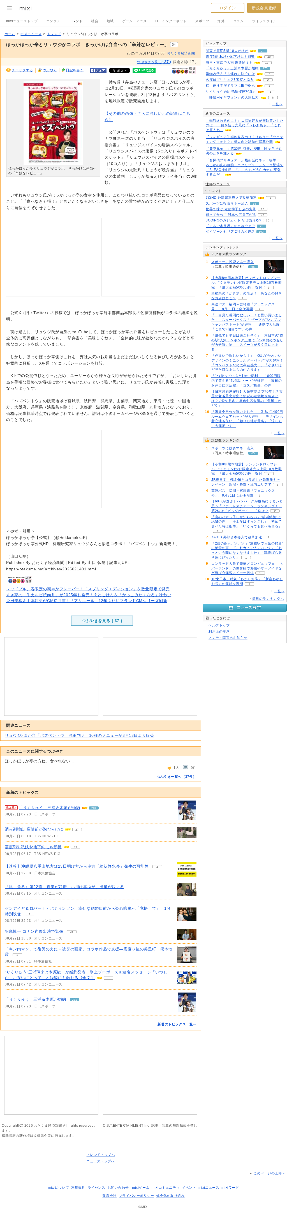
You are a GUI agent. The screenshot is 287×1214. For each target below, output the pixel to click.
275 (265, 68)
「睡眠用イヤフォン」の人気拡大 (232, 97)
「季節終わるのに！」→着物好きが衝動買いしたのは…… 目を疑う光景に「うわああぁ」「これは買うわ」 (244, 125)
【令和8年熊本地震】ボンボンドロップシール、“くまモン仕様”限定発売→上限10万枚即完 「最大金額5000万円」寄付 (246, 282)
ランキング (214, 247)
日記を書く (75, 70)
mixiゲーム (140, 1188)
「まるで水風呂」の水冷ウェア (230, 226)
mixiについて (58, 1188)
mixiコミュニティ (166, 1188)
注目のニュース (217, 184)
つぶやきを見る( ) (154, 62)
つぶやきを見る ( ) (102, 620)
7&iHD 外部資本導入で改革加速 (231, 198)
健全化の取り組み (170, 1196)
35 (262, 214)
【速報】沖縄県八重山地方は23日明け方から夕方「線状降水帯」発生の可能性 (77, 866)
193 (261, 231)
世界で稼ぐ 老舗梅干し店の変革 (231, 209)
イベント (189, 1188)
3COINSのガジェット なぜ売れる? (233, 220)
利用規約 (78, 1188)
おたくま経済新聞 (181, 53)
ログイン (227, 8)
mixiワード (230, 1188)
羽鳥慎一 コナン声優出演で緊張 (34, 931)
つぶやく (50, 70)
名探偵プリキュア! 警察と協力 (230, 80)
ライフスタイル (264, 21)
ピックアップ (216, 43)
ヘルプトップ (219, 625)
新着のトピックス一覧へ (177, 1024)
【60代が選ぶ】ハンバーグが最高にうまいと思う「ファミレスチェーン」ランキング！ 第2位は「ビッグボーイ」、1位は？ (247, 506)
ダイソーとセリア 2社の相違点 (230, 232)
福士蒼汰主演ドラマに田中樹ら (230, 86)
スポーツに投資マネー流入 (227, 203)
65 (254, 203)
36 (71, 931)
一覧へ (277, 104)
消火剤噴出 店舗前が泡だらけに (34, 829)
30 (267, 220)
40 (269, 56)
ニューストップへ (101, 1161)
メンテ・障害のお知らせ (228, 638)
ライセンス (96, 1188)
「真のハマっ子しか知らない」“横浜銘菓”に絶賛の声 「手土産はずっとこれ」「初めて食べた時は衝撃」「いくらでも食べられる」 (246, 522)
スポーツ (202, 21)
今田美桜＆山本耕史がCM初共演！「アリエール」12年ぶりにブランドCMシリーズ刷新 (86, 600)
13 (267, 62)
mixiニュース (30, 34)
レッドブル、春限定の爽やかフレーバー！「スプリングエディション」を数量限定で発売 (88, 589)
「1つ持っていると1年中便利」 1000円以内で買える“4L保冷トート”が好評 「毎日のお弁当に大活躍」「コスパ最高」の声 (246, 380)
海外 (220, 21)
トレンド (76, 21)
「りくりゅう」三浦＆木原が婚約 (49, 807)
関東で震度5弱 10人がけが (227, 51)
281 (93, 808)
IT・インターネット (171, 21)
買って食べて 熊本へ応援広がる (231, 215)
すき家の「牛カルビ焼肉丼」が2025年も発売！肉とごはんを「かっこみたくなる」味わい (88, 595)
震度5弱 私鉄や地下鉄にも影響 (33, 847)
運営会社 (109, 1196)
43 (75, 847)
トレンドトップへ (101, 1155)
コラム (238, 21)
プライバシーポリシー (136, 1196)
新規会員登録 (264, 8)
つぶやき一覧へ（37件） (176, 777)
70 (262, 50)
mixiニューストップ (22, 21)
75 (261, 226)
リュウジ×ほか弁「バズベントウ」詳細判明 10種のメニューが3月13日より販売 (79, 735)
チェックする (22, 70)
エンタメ (53, 21)
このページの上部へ (269, 1173)
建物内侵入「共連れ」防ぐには (230, 74)
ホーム (9, 34)
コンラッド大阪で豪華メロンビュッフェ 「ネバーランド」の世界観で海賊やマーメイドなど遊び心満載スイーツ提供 (247, 568)
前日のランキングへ (268, 599)
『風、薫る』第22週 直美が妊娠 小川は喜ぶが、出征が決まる (64, 886)
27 (77, 829)
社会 (94, 21)
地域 (110, 21)
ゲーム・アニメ (134, 21)
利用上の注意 (219, 632)
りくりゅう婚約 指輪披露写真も (231, 91)
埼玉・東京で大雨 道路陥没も (229, 63)
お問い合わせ (118, 1188)
